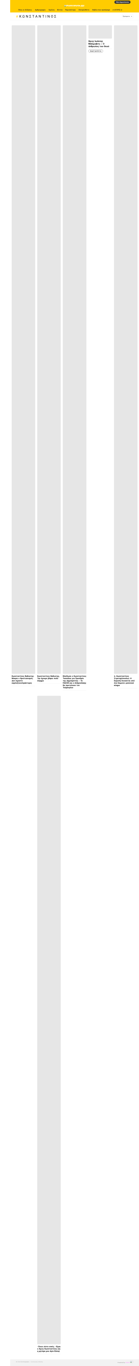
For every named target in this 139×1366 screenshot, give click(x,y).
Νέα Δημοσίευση (122, 2)
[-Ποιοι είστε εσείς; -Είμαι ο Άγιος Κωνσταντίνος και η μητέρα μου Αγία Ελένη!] (49, 1020)
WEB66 (127, 1362)
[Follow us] (135, 9)
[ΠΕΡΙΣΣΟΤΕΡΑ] (33, 687)
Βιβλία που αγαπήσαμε (101, 10)
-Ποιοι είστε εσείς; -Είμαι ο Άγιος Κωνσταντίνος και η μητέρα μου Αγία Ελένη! (49, 1348)
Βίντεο (60, 10)
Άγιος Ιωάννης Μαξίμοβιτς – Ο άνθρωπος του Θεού (98, 44)
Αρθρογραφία (40, 10)
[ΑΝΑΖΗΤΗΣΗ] (136, 2)
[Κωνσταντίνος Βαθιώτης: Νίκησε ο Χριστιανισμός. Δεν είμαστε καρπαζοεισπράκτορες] (23, 349)
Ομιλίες (52, 10)
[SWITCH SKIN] (131, 9)
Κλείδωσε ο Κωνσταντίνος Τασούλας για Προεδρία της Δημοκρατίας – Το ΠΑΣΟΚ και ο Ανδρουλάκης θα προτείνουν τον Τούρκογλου (74, 682)
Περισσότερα (70, 10)
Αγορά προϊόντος (95, 51)
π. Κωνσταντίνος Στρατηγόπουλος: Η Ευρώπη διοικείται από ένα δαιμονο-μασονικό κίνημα (124, 680)
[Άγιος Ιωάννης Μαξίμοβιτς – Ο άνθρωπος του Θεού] (100, 32)
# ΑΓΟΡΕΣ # (117, 10)
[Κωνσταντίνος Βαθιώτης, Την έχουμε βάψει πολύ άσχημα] (49, 349)
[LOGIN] (133, 2)
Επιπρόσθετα (84, 10)
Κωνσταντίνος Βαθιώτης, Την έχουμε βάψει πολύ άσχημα (48, 678)
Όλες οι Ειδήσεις (25, 10)
